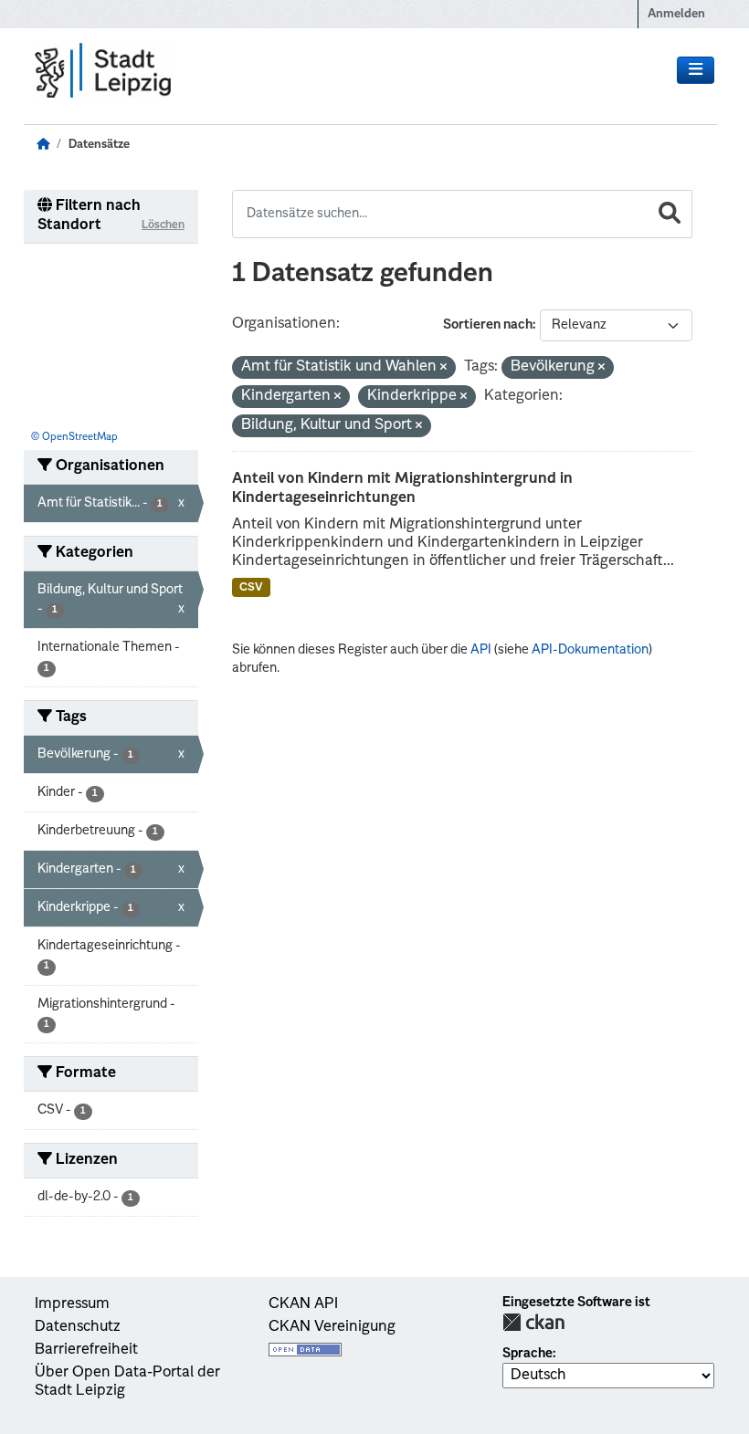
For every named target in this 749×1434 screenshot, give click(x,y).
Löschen (163, 225)
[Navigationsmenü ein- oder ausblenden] (695, 70)
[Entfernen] (443, 368)
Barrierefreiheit (86, 1350)
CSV (251, 587)
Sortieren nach (488, 325)
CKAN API (303, 1304)
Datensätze (99, 145)
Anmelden (676, 14)
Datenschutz (78, 1327)
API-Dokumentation (590, 650)
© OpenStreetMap (74, 438)
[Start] (43, 145)
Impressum (72, 1304)
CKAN (533, 1322)
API (480, 650)
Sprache (527, 1353)
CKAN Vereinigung (332, 1327)
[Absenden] (669, 214)
